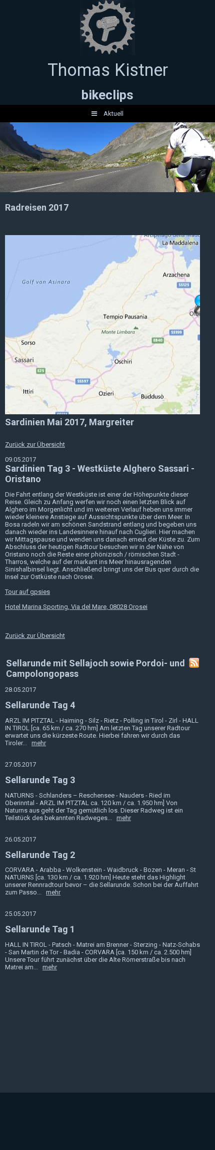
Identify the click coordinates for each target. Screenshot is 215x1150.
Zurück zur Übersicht (35, 444)
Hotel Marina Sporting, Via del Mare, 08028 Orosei (76, 606)
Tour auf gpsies (27, 591)
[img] (107, 27)
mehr (39, 743)
